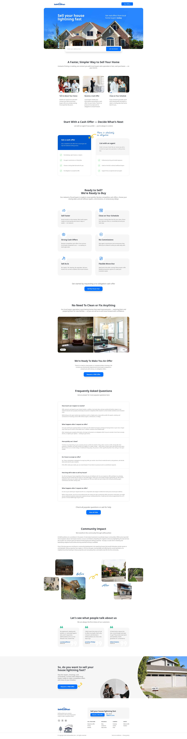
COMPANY (115, 721)
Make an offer (126, 724)
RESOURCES (104, 721)
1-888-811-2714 (110, 715)
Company (115, 724)
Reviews (89, 727)
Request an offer (91, 724)
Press (114, 727)
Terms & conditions (116, 735)
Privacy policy (126, 735)
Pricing (89, 725)
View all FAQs (93, 512)
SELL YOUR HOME (91, 721)
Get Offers (127, 4)
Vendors (125, 725)
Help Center (104, 727)
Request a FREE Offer (93, 374)
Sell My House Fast (93, 289)
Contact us (103, 725)
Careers (114, 725)
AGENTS (125, 721)
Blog (102, 724)
